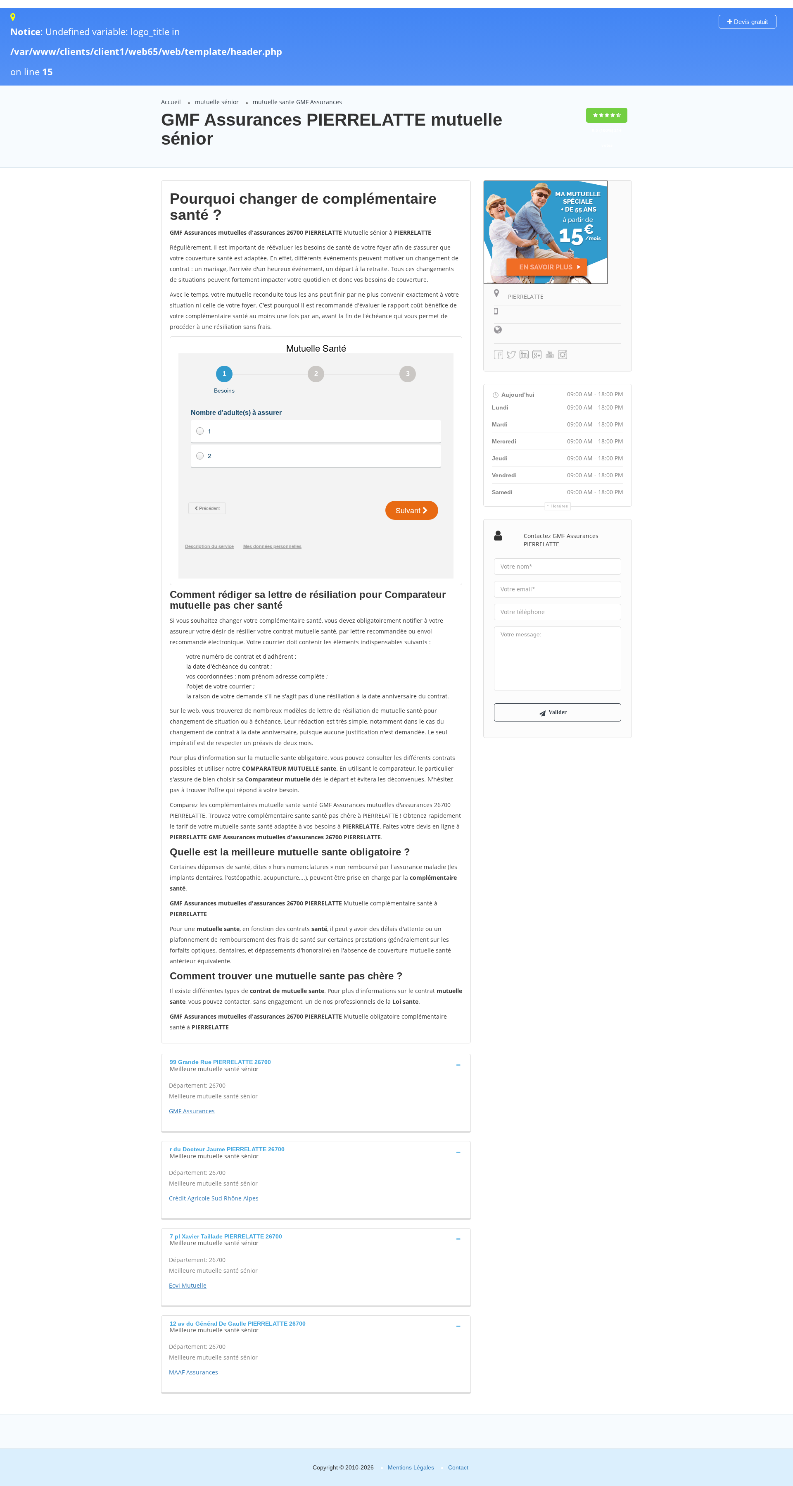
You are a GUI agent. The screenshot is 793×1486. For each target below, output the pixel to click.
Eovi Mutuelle (188, 1285)
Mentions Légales (411, 1467)
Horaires (559, 506)
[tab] (316, 1064)
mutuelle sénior (217, 102)
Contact (458, 1467)
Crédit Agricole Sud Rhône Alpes (214, 1198)
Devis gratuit (750, 21)
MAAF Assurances (193, 1372)
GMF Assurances (192, 1111)
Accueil (171, 102)
